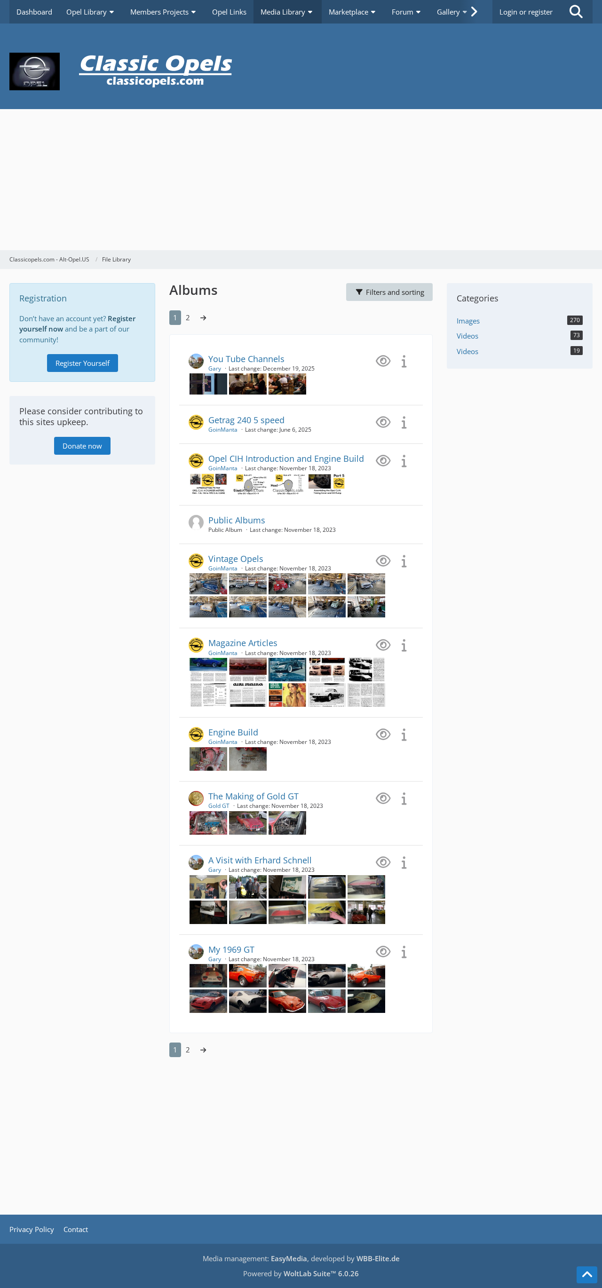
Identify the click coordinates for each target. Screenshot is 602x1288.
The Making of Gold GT (253, 796)
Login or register (526, 11)
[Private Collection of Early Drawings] (208, 886)
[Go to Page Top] (587, 1274)
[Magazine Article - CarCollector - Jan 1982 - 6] (208, 668)
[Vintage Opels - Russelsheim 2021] (208, 583)
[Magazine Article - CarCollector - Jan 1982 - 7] (208, 694)
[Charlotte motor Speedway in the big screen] (208, 383)
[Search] (576, 12)
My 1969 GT (231, 949)
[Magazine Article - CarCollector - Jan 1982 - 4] (366, 668)
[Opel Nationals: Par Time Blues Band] (248, 383)
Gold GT (219, 806)
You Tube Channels (246, 358)
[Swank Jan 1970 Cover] (287, 694)
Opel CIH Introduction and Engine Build (286, 458)
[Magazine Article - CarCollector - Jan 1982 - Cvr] (287, 668)
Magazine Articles (242, 642)
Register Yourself (82, 363)
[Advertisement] (301, 179)
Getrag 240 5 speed (246, 420)
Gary (214, 368)
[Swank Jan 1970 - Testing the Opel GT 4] (366, 694)
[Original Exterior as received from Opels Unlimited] (248, 822)
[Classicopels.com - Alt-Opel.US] (301, 71)
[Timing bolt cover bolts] (248, 758)
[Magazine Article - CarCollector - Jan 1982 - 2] (248, 694)
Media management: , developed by (301, 1258)
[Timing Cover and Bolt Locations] (208, 758)
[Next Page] (203, 317)
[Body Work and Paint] (208, 975)
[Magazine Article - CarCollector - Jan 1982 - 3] (248, 668)
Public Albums (236, 520)
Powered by (301, 1273)
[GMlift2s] (287, 483)
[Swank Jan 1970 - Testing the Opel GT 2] (327, 694)
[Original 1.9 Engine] (208, 822)
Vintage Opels (235, 558)
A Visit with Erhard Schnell (260, 860)
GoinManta (223, 430)
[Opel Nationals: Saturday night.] (287, 383)
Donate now (82, 445)
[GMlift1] (248, 483)
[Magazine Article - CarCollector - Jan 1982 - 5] (327, 668)
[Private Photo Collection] (287, 886)
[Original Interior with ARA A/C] (287, 822)
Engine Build (233, 732)
